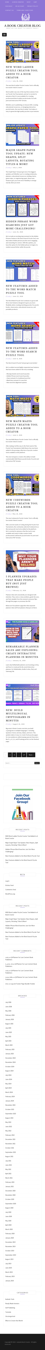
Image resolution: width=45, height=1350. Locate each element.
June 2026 (8, 1007)
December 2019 (10, 1242)
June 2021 (8, 1165)
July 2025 (8, 1028)
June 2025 (8, 1032)
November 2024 (10, 1062)
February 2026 (9, 1015)
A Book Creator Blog (22, 25)
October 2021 (9, 1148)
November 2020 (10, 1195)
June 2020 (8, 1216)
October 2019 (9, 1251)
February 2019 (9, 1276)
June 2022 (8, 1126)
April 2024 (8, 1088)
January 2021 (9, 1186)
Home (7, 2)
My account (20, 6)
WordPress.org (10, 894)
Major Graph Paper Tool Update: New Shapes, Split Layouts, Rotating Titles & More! (20, 156)
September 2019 (10, 1255)
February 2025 (9, 1049)
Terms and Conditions (25, 10)
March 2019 (9, 1272)
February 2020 (9, 1234)
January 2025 (9, 1054)
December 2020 (10, 1191)
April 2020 (8, 1225)
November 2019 (10, 1246)
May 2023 (8, 1122)
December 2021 (10, 1139)
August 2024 (9, 1071)
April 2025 (8, 1041)
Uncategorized (10, 1316)
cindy (9, 81)
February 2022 (9, 1135)
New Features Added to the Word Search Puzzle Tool (22, 351)
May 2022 (8, 1131)
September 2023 (10, 1114)
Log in (7, 881)
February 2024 (9, 1096)
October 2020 (9, 1199)
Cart (35, 2)
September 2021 (10, 1152)
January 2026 (9, 1019)
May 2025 (8, 1037)
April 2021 (8, 1174)
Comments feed (10, 890)
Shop (28, 2)
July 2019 (8, 1264)
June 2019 (8, 1268)
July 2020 (8, 1212)
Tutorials (8, 1312)
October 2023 (9, 1109)
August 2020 (9, 1208)
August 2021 (9, 1156)
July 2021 (8, 1161)
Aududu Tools (9, 1299)
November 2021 (10, 1144)
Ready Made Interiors (12, 1303)
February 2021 (9, 1182)
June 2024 (8, 1079)
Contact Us (9, 10)
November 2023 (10, 1105)
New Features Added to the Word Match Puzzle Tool (22, 289)
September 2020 (10, 1204)
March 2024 (9, 1092)
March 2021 (9, 1178)
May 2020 (8, 1221)
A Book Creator (18, 2)
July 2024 (8, 1075)
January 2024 (9, 1101)
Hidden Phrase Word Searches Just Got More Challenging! (22, 225)
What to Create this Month (14, 1321)
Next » (31, 755)
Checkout (8, 6)
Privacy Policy (32, 6)
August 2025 (9, 1024)
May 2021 (8, 1169)
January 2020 (9, 1238)
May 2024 (8, 1084)
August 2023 (9, 1118)
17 (24, 755)
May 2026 (8, 1011)
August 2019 (9, 1259)
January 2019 (9, 1281)
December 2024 (10, 1058)
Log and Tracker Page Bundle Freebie (22, 984)
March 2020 (9, 1229)
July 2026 (8, 1002)
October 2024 (9, 1067)
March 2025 (9, 1045)
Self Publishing (10, 1308)
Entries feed (9, 885)
